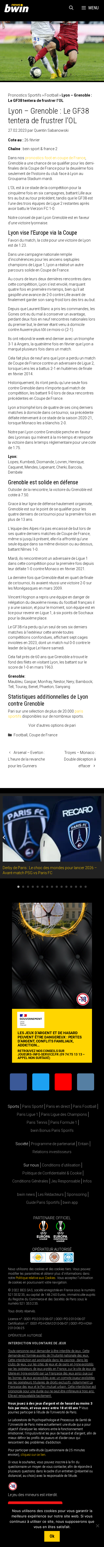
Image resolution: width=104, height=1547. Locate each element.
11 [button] (66, 887)
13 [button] (76, 887)
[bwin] (17, 8)
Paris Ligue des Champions (64, 1114)
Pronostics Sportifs (24, 95)
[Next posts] (100, 837)
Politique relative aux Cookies (35, 1278)
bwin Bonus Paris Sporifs (52, 1130)
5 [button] (38, 887)
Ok (52, 1536)
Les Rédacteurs (51, 1194)
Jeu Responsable (65, 1181)
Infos (87, 1181)
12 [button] (71, 887)
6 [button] (42, 887)
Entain (83, 1144)
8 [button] (52, 887)
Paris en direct (58, 1106)
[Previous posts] (4, 837)
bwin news (26, 1194)
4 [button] (33, 887)
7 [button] (47, 887)
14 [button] (81, 887)
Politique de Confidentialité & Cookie (52, 1173)
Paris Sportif (32, 1106)
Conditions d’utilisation (61, 1165)
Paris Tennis (37, 1122)
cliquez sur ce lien (33, 1454)
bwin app (70, 1202)
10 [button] (62, 887)
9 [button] (57, 887)
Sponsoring (77, 1194)
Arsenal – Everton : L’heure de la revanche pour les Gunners (26, 759)
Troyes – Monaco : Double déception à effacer (80, 759)
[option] (52, 835)
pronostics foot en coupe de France (55, 158)
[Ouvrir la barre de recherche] (71, 8)
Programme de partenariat (53, 1144)
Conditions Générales (30, 1181)
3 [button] (28, 887)
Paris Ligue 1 (27, 1114)
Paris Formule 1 (63, 1122)
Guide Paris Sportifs (43, 1202)
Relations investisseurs (52, 1152)
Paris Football (84, 1106)
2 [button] (23, 887)
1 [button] (18, 887)
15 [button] (86, 887)
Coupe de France (43, 735)
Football (51, 95)
